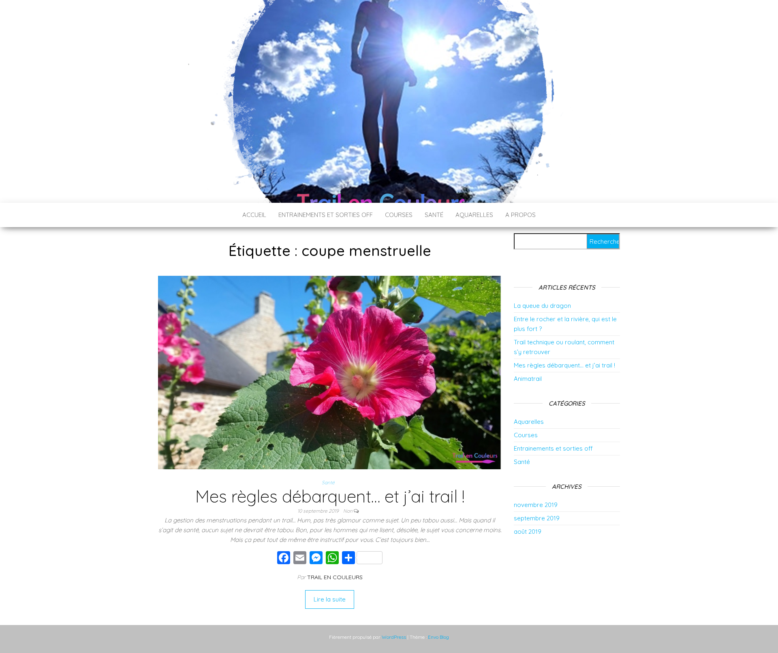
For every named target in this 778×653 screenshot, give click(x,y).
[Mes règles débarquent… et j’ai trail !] (329, 372)
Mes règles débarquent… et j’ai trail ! (329, 496)
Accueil (254, 215)
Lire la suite (330, 599)
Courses (399, 215)
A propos (520, 215)
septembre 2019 (537, 518)
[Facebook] (284, 558)
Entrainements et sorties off (325, 215)
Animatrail (528, 378)
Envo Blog (438, 637)
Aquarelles (474, 215)
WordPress (394, 637)
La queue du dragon (542, 305)
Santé (434, 215)
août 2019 (527, 531)
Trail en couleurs (335, 577)
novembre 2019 (536, 505)
